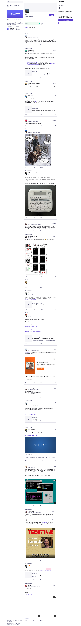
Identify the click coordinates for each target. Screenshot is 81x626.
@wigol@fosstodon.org (28, 16)
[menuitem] (40, 543)
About (13, 620)
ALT (49, 164)
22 (25, 19)
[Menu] (55, 15)
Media (30, 27)
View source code (13, 624)
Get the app (15, 623)
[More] (55, 45)
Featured (33, 27)
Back (27, 1)
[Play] (27, 556)
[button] (40, 543)
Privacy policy (9, 621)
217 (31, 19)
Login (66, 22)
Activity (26, 27)
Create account (66, 20)
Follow (51, 15)
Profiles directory (19, 620)
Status (16, 620)
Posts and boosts (28, 30)
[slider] (40, 554)
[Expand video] (52, 556)
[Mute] (29, 556)
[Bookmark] (48, 45)
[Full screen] (54, 556)
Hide (49, 135)
